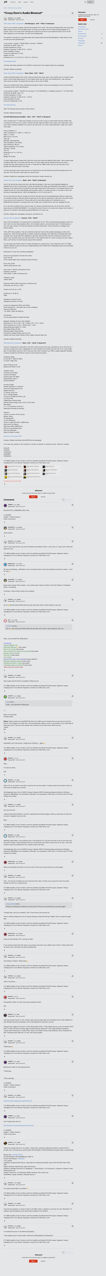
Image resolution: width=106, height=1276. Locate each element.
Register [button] (43, 496)
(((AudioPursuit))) (17, 1154)
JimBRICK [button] (10, 504)
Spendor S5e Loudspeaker (12, 218)
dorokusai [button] (10, 18)
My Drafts (90, 38)
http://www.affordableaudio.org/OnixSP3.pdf (18, 1101)
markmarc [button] (10, 1142)
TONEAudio (21, 1158)
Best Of (80, 45)
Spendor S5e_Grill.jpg (51, 469)
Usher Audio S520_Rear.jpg (14, 476)
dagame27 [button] (10, 779)
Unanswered (90, 43)
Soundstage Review (10, 61)
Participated (81, 40)
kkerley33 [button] (10, 758)
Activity (80, 31)
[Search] (85, 1)
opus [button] (9, 620)
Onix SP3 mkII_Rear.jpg (13, 473)
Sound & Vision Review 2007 (13, 436)
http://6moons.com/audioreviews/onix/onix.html (19, 1125)
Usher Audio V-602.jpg (32, 466)
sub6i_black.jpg (50, 466)
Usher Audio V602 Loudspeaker (14, 23)
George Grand (10, 904)
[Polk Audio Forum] (5, 2)
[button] (73, 13)
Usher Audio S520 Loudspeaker (14, 73)
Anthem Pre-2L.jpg (51, 473)
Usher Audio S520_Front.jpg (33, 476)
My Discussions (82, 36)
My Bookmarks (90, 33)
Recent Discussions (83, 29)
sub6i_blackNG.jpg (12, 469)
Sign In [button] (33, 496)
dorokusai (9, 626)
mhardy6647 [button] (11, 527)
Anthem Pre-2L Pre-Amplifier (13, 180)
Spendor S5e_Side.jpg (32, 469)
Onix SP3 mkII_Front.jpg (33, 473)
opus (7, 702)
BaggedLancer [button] (11, 563)
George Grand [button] (11, 861)
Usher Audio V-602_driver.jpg (14, 466)
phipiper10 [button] (10, 1014)
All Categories (82, 26)
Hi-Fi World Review (10, 105)
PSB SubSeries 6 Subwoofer (12, 343)
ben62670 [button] (10, 695)
